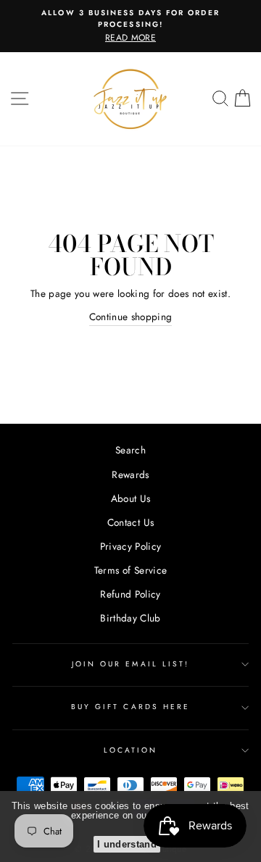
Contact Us (130, 522)
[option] (130, 26)
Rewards (130, 474)
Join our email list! (130, 663)
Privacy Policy (131, 546)
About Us (131, 498)
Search (130, 450)
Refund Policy (130, 594)
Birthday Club (130, 618)
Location (130, 750)
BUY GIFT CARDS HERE (130, 706)
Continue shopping (131, 316)
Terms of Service (130, 570)
